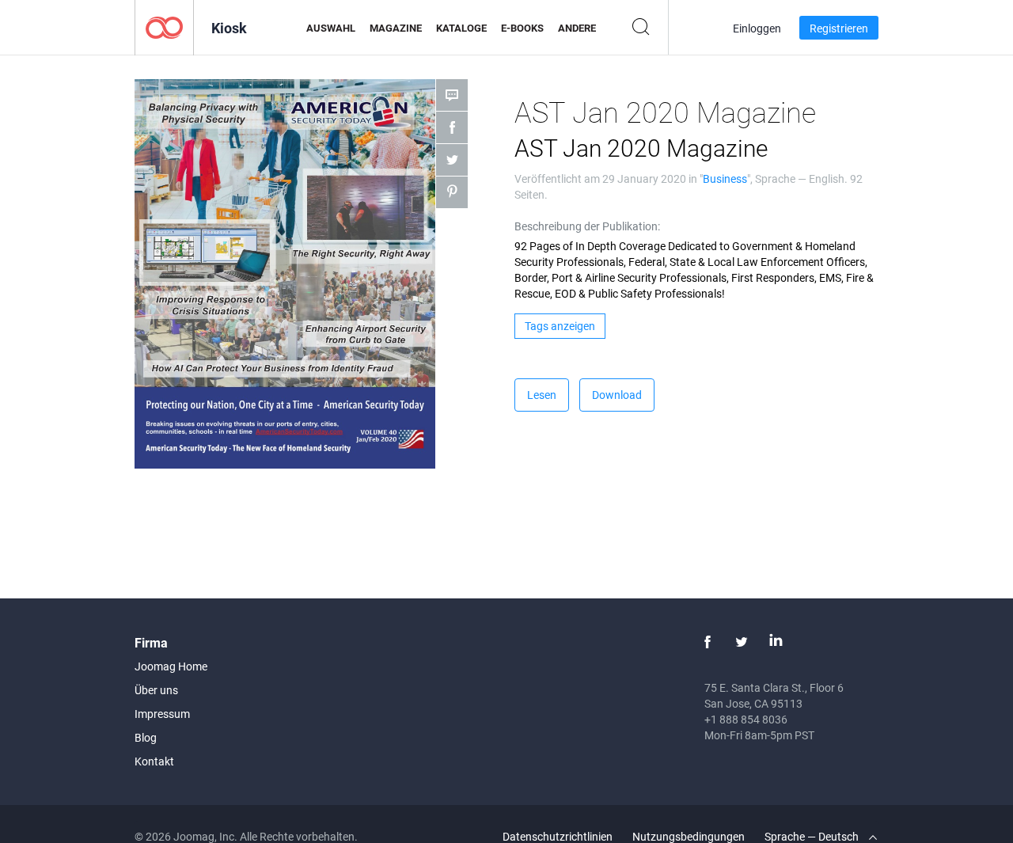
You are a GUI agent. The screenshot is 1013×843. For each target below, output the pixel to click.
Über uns (156, 689)
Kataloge (461, 28)
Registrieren (839, 28)
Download (617, 394)
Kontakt (154, 761)
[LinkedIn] (775, 642)
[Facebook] (707, 642)
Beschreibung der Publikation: (587, 226)
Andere (577, 28)
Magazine (396, 28)
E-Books (522, 28)
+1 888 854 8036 (745, 719)
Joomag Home (171, 666)
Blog (146, 737)
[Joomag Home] (164, 26)
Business (725, 178)
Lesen (541, 394)
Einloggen (757, 28)
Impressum (162, 713)
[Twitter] (741, 642)
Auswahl (330, 28)
